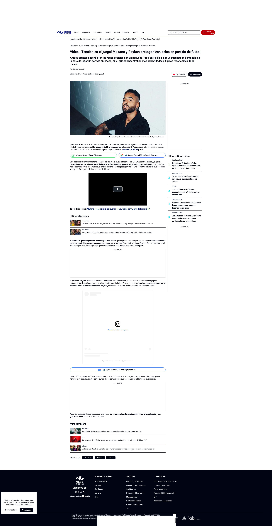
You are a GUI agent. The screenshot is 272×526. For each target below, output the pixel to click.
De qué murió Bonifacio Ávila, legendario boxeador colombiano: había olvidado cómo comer (186, 165)
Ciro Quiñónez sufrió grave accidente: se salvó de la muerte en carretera (185, 192)
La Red (174, 186)
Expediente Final (177, 160)
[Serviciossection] (144, 477)
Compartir (197, 74)
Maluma (126, 149)
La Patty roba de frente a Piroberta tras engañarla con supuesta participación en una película (186, 218)
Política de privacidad (162, 485)
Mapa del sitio (131, 497)
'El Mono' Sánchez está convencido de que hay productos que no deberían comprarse (186, 205)
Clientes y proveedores (134, 481)
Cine (83, 437)
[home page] (64, 32)
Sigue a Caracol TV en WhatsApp (89, 155)
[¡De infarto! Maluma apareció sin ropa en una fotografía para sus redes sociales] (75, 431)
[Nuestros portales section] (113, 477)
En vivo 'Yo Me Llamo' (107, 39)
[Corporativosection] (176, 477)
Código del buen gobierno (135, 485)
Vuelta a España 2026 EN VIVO (127, 39)
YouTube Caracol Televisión (150, 39)
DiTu (96, 497)
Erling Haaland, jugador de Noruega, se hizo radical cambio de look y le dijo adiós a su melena (117, 233)
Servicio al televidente (134, 505)
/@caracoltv (180, 74)
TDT (128, 509)
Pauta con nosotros (133, 501)
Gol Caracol (99, 489)
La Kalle (98, 493)
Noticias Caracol (101, 481)
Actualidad (85, 46)
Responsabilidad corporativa (164, 493)
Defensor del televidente (135, 493)
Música (84, 446)
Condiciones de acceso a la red (165, 481)
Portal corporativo (160, 489)
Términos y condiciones (163, 501)
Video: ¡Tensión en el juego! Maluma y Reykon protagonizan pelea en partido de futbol (123, 46)
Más (143, 32)
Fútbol (110, 458)
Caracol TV (74, 46)
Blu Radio (98, 485)
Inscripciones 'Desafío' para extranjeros (83, 39)
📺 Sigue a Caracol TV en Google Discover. (141, 155)
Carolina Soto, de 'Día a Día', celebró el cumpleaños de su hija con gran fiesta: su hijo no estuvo (117, 224)
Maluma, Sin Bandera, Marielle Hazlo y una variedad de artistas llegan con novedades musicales (118, 449)
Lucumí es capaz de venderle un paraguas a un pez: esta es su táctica (185, 179)
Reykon (134, 149)
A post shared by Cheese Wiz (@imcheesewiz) (117, 361)
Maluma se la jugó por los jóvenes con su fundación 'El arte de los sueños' (118, 209)
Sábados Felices (177, 173)
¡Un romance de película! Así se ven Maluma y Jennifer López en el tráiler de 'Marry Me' (114, 440)
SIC (155, 497)
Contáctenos (131, 489)
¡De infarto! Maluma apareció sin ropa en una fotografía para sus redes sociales (112, 431)
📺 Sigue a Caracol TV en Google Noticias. (119, 370)
